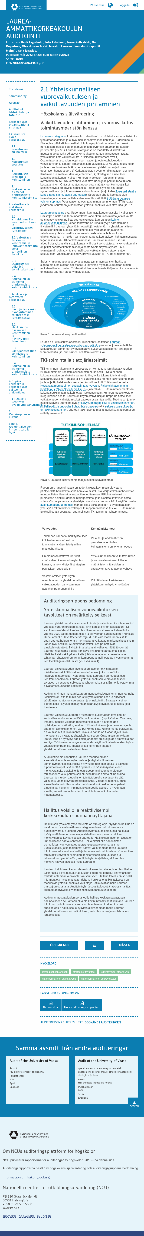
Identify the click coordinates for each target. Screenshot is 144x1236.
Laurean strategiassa (53, 136)
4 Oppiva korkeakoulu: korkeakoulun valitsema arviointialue (18, 387)
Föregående (59, 945)
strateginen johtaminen (55, 971)
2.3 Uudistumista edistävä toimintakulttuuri (23, 265)
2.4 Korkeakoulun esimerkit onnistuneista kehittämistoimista (23, 282)
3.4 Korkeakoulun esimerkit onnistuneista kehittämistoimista (23, 369)
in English (44, 1216)
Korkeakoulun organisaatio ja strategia (19, 125)
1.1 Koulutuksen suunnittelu (20, 149)
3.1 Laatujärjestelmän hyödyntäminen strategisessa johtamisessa (23, 312)
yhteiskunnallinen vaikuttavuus (59, 978)
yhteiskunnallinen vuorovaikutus (98, 978)
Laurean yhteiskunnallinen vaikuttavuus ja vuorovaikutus (80, 343)
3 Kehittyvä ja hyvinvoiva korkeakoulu (18, 297)
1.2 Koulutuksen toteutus (20, 162)
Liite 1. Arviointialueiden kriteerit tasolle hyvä (20, 428)
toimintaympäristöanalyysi (115, 971)
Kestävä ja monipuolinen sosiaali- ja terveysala (69, 385)
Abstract (15, 103)
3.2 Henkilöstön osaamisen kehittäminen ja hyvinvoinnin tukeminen (21, 333)
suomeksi (9, 1216)
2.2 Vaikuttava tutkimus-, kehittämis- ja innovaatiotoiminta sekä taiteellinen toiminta (23, 246)
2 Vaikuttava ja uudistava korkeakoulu (19, 207)
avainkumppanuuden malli (56, 505)
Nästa (124, 945)
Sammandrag (18, 96)
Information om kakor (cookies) (26, 1177)
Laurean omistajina (52, 212)
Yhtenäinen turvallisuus (71, 389)
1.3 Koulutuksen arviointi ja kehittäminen (21, 175)
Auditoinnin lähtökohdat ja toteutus (19, 112)
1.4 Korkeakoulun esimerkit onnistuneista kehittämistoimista (23, 192)
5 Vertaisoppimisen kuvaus (20, 414)
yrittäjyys (83, 403)
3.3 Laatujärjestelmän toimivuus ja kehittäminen (23, 352)
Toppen (134, 1103)
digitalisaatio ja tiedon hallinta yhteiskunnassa (69, 406)
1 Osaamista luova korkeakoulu (17, 137)
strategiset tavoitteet (84, 971)
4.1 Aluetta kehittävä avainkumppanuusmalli (23, 402)
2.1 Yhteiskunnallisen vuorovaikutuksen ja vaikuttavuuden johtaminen (23, 224)
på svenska (27, 1216)
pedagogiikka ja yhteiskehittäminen (112, 403)
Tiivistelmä (16, 89)
